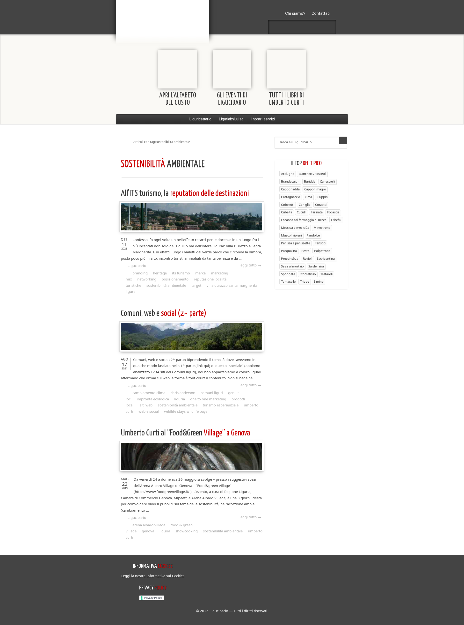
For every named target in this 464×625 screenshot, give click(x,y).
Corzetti (320, 204)
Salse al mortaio (292, 266)
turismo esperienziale (221, 405)
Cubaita (286, 212)
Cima (308, 197)
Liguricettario (200, 119)
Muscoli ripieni (291, 235)
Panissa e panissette (295, 243)
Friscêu (336, 220)
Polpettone (322, 251)
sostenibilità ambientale (166, 285)
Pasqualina (289, 251)
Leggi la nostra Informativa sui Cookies (152, 576)
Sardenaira (316, 266)
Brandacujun (290, 181)
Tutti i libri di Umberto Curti (286, 99)
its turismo (181, 273)
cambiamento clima (148, 392)
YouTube (327, 27)
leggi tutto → (250, 265)
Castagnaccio (290, 197)
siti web (146, 405)
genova (148, 531)
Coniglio (305, 204)
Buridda (309, 181)
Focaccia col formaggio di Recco (303, 220)
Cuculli (301, 212)
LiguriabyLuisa (231, 119)
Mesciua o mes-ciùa (295, 227)
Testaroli (326, 274)
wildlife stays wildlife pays (185, 411)
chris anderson (183, 392)
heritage (160, 273)
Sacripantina (326, 258)
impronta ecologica (153, 399)
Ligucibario (137, 265)
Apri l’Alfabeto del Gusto (177, 99)
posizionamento (175, 279)
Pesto (305, 251)
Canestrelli (327, 181)
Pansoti (320, 243)
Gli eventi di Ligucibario (232, 99)
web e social (148, 411)
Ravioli (307, 258)
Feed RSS (302, 27)
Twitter (289, 27)
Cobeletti (287, 204)
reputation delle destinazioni (185, 194)
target (196, 285)
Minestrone (322, 227)
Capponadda (290, 189)
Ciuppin (322, 197)
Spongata (288, 274)
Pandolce (313, 235)
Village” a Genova (185, 433)
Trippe (304, 281)
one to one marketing (208, 399)
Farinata (317, 212)
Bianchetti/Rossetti (312, 173)
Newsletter (314, 27)
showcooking (186, 531)
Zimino (319, 281)
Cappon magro (315, 189)
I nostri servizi (263, 119)
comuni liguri (212, 392)
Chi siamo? (295, 13)
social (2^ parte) (163, 313)
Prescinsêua (289, 258)
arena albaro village (148, 524)
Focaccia (333, 212)
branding (140, 273)
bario (162, 18)
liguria (179, 399)
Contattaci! (322, 13)
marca (200, 273)
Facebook (276, 27)
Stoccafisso (308, 274)
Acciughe (287, 173)
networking (146, 279)
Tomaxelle (288, 281)
